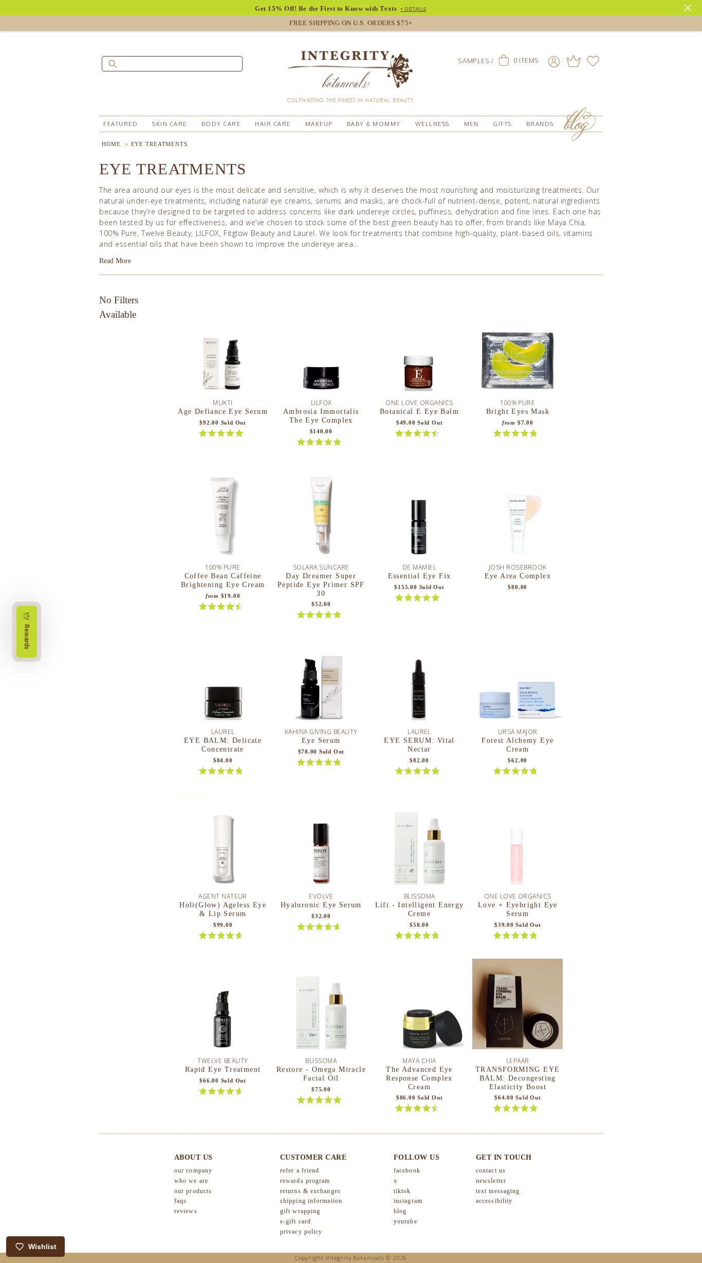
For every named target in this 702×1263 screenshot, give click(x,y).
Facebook (407, 1170)
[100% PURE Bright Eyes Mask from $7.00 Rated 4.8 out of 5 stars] (517, 349)
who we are (191, 1180)
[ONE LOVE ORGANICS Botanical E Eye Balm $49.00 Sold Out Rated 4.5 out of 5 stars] (419, 349)
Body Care (221, 123)
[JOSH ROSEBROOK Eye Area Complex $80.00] (517, 514)
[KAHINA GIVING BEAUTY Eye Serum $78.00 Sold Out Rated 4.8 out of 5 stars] (321, 678)
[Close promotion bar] (689, 6)
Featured (120, 123)
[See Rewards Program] (573, 61)
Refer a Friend (299, 1170)
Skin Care (169, 123)
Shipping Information (311, 1200)
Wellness (432, 123)
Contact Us (491, 1170)
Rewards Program (305, 1180)
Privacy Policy (301, 1231)
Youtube (405, 1221)
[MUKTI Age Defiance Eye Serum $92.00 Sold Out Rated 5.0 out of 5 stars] (223, 349)
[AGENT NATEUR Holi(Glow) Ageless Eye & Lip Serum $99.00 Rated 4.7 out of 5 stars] (223, 843)
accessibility (494, 1200)
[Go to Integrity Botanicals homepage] (351, 72)
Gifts (502, 123)
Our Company (193, 1170)
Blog (400, 1211)
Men (471, 123)
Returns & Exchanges (310, 1191)
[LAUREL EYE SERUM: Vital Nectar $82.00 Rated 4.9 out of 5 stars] (419, 678)
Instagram (408, 1200)
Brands (540, 123)
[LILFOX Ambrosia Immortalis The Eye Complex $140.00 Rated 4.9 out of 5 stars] (321, 349)
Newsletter (491, 1180)
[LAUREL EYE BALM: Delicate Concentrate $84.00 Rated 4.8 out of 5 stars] (223, 678)
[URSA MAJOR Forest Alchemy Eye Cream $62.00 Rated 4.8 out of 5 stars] (517, 678)
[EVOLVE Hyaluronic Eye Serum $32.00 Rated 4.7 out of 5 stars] (321, 843)
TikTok (402, 1191)
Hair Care (273, 123)
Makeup (318, 123)
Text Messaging (498, 1191)
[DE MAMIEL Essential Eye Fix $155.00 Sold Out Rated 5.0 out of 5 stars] (419, 514)
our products (193, 1191)
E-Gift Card (295, 1221)
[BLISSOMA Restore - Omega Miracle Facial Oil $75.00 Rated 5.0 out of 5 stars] (321, 1007)
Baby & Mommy (374, 123)
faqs (180, 1200)
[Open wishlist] (593, 61)
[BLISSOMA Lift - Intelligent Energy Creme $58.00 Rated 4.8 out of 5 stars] (419, 843)
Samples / (475, 60)
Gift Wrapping (300, 1211)
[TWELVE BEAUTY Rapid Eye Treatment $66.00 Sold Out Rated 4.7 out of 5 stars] (223, 1007)
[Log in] (554, 61)
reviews (185, 1211)
